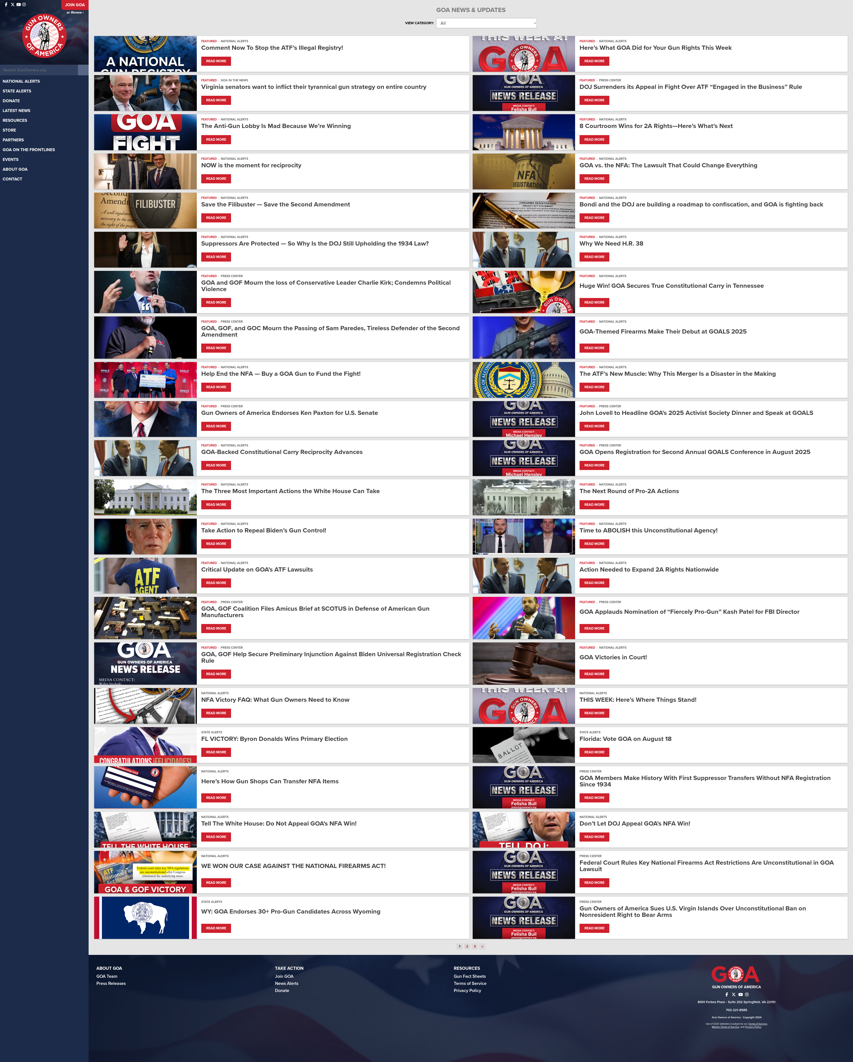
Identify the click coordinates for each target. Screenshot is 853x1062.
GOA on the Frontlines (29, 149)
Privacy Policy (467, 990)
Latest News (16, 110)
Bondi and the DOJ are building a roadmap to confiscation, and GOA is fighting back (701, 204)
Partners (13, 140)
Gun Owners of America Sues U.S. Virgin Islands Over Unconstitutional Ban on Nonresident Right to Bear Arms (693, 911)
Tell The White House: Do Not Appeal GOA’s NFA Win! (279, 823)
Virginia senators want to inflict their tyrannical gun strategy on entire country (313, 87)
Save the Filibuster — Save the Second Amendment (275, 204)
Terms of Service (470, 983)
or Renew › (75, 12)
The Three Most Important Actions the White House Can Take (290, 491)
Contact (12, 179)
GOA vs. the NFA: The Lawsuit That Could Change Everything (668, 165)
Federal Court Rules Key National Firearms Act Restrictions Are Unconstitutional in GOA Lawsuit (707, 865)
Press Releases (111, 983)
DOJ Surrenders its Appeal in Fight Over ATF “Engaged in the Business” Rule (691, 87)
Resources (15, 120)
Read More (216, 61)
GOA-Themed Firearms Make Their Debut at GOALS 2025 (663, 331)
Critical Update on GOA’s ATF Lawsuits (257, 569)
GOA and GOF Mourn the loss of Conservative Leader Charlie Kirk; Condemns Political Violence (326, 285)
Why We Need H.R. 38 (612, 243)
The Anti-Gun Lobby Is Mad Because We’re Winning (276, 126)
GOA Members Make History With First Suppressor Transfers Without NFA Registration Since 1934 (705, 781)
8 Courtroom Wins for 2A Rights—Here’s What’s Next (656, 126)
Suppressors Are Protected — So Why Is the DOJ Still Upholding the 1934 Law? (315, 243)
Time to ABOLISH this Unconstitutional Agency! (648, 530)
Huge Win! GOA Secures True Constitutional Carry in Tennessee (672, 285)
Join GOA (75, 4)
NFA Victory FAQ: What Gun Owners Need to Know (275, 699)
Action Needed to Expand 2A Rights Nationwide (649, 569)
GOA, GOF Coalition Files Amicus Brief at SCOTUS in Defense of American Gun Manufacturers (315, 611)
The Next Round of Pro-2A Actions (629, 491)
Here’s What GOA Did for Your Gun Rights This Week (656, 47)
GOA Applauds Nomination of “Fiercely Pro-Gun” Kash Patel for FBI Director (689, 611)
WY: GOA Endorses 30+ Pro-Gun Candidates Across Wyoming (291, 911)
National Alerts (21, 81)
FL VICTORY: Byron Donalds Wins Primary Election (274, 739)
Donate (11, 100)
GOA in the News (234, 80)
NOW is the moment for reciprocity (251, 165)
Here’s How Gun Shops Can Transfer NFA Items (270, 781)
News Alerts (286, 983)
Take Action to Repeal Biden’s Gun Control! (263, 530)
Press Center (610, 80)
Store (9, 130)
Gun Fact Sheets (470, 976)
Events (10, 159)
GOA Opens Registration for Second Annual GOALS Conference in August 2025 (696, 452)
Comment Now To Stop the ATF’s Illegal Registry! (272, 47)
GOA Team (107, 976)
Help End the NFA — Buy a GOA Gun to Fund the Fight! (281, 373)
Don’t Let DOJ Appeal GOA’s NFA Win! (635, 823)
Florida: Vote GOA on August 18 (626, 739)
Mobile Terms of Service (725, 1026)
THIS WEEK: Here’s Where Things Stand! (638, 699)
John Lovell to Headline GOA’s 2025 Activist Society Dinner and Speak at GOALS (697, 413)
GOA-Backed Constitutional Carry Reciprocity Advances (282, 452)
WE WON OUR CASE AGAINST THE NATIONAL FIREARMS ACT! (293, 866)
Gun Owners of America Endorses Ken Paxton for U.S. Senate (290, 413)
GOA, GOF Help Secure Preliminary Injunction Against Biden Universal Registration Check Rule (331, 657)
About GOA (15, 169)
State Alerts (17, 91)
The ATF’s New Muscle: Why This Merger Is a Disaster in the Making (678, 373)
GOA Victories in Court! (613, 657)
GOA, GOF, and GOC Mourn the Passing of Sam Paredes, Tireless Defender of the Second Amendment (330, 331)
